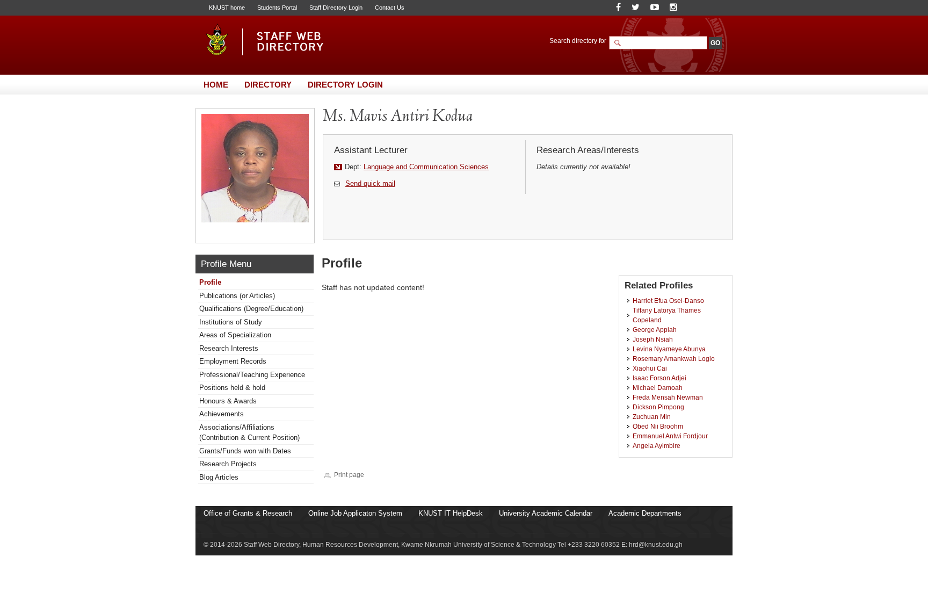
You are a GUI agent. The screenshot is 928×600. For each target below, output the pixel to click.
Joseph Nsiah (653, 339)
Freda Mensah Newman (668, 397)
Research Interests (228, 348)
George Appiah (655, 329)
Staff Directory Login (336, 7)
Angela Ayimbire (656, 445)
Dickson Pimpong (658, 406)
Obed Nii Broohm (658, 426)
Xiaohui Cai (650, 368)
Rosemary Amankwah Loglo (674, 358)
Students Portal (277, 7)
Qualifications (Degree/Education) (251, 309)
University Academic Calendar (545, 513)
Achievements (221, 414)
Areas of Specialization (235, 335)
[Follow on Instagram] (673, 7)
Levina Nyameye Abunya (669, 348)
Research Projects (228, 464)
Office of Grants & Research (248, 513)
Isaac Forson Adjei (659, 377)
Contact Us (389, 7)
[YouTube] (654, 7)
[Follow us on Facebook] (618, 7)
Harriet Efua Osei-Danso (668, 300)
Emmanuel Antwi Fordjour (670, 435)
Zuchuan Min (652, 416)
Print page (349, 474)
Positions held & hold (232, 388)
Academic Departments (645, 513)
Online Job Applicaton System (355, 513)
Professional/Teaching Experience (252, 375)
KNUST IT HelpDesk (450, 513)
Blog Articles (218, 477)
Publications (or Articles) (237, 296)
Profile (210, 282)
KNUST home (227, 7)
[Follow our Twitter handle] (636, 7)
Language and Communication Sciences (426, 167)
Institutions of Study (230, 322)
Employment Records (232, 361)
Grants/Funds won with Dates (245, 451)
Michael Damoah (658, 387)
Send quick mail (370, 183)
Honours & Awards (228, 401)
